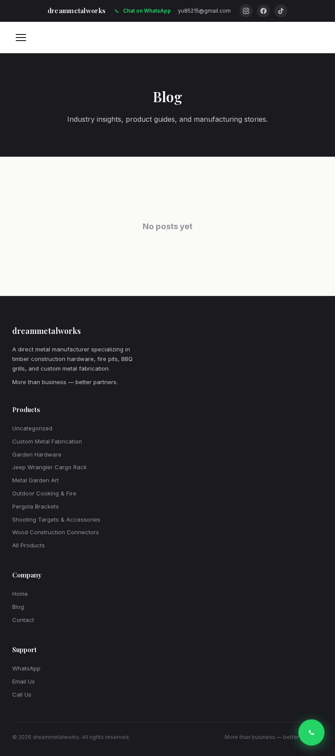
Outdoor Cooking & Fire (44, 493)
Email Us (23, 681)
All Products (28, 545)
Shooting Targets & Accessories (56, 519)
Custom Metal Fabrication (47, 441)
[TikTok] (280, 10)
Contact (23, 619)
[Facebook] (263, 10)
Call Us (21, 694)
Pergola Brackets (35, 506)
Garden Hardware (37, 454)
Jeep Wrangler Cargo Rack (49, 467)
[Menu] (21, 38)
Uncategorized (32, 428)
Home (20, 593)
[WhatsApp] (311, 732)
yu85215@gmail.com (204, 10)
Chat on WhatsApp (147, 10)
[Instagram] (246, 10)
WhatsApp (26, 668)
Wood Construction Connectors (55, 532)
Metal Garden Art (35, 480)
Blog (18, 606)
